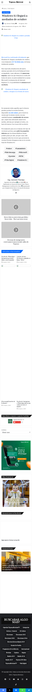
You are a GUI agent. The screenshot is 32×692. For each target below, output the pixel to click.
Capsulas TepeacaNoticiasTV (11, 627)
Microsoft (23, 152)
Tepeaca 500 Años (21, 660)
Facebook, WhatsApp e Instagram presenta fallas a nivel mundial (8, 258)
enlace (9, 148)
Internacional (25, 649)
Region (24, 652)
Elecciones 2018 (9, 638)
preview (12, 156)
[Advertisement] (16, 593)
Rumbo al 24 (21, 656)
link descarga (10, 152)
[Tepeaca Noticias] (16, 2)
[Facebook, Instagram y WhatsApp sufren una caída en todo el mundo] (24, 332)
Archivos (3, 430)
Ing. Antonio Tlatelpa (9, 23)
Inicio (4, 8)
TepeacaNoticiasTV (11, 663)
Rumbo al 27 (9, 660)
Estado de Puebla (16, 645)
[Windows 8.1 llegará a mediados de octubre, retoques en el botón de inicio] (16, 96)
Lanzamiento (21, 148)
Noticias (8, 652)
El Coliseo (23, 631)
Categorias (26, 627)
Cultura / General (11, 631)
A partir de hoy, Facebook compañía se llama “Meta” (23, 258)
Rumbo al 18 (10, 656)
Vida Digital (11, 8)
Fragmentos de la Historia (10, 649)
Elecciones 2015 (21, 634)
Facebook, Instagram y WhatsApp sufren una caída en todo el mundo (23, 404)
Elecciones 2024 (22, 638)
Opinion (16, 652)
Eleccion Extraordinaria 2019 (16, 642)
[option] (16, 561)
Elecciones (9, 634)
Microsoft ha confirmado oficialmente (13, 57)
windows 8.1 (23, 160)
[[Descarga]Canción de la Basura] (8, 332)
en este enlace (13, 113)
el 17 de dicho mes (18, 62)
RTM (21, 156)
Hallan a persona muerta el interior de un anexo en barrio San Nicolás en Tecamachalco (15, 567)
